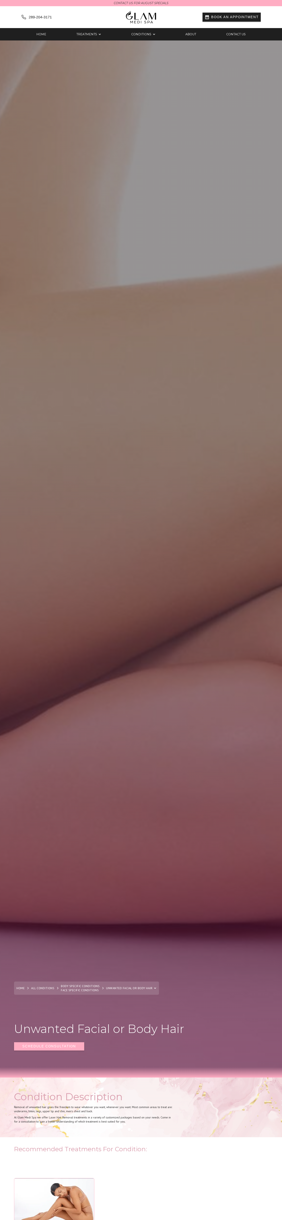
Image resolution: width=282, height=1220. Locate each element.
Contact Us (236, 34)
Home (41, 34)
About (190, 34)
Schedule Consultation (49, 1046)
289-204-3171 (40, 17)
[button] (88, 34)
